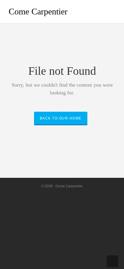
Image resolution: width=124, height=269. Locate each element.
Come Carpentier (38, 11)
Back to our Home (61, 118)
